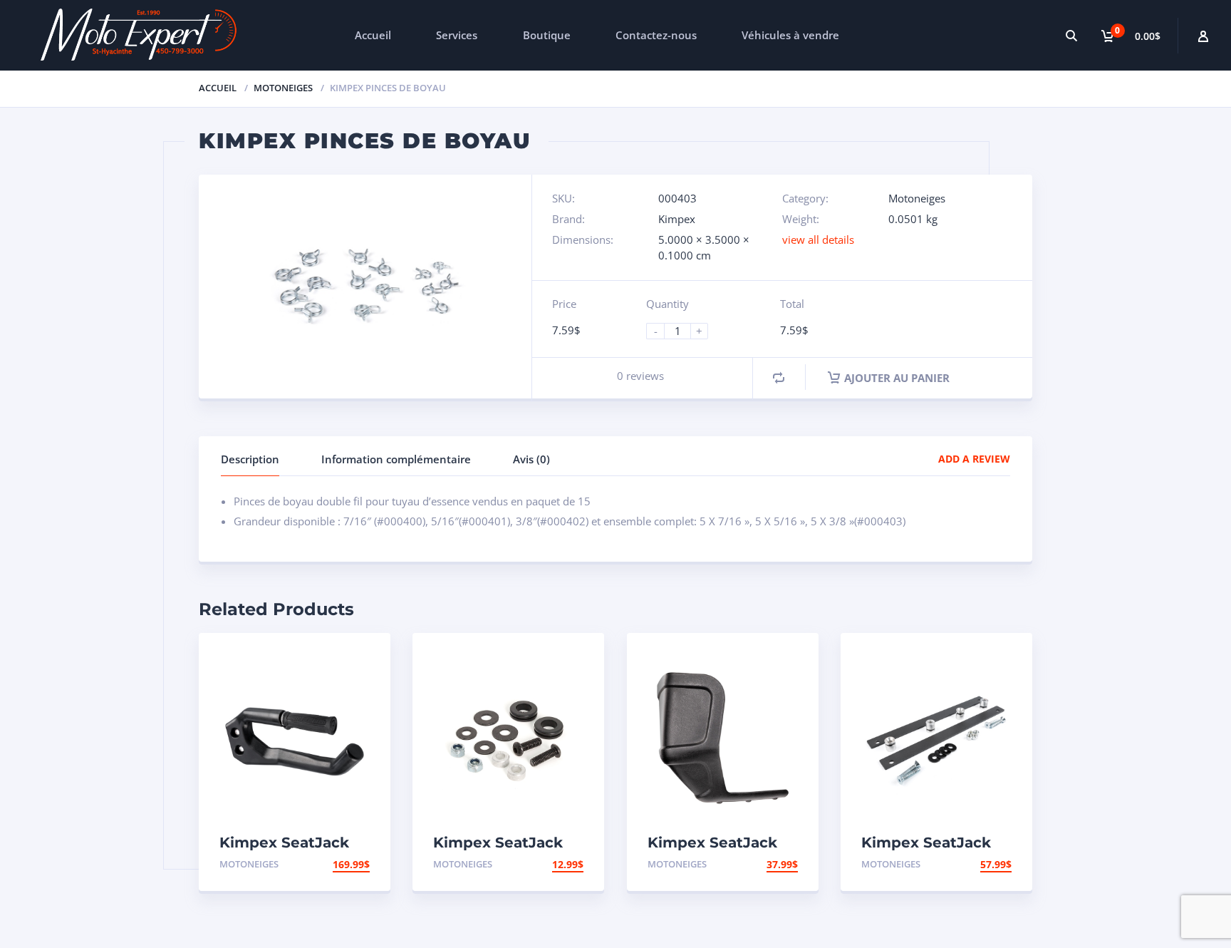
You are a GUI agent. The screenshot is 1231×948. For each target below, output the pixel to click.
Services (456, 35)
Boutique (547, 35)
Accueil (373, 35)
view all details (818, 239)
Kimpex (676, 219)
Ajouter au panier (897, 378)
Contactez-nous (656, 35)
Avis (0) (531, 459)
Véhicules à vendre (790, 35)
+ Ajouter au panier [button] (314, 864)
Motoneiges (283, 87)
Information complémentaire (396, 459)
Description (250, 459)
